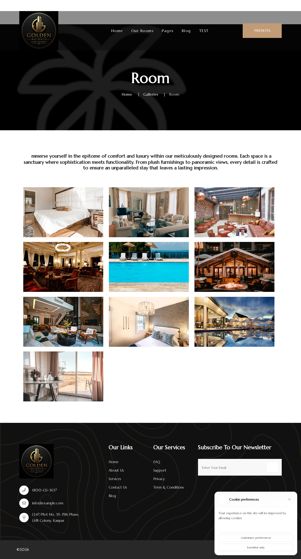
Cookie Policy (252, 518)
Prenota (262, 30)
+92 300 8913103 (130, 5)
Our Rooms (142, 30)
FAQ (156, 462)
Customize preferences (256, 537)
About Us (116, 470)
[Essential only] (289, 499)
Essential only (256, 547)
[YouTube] (279, 5)
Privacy (159, 479)
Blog (186, 30)
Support (159, 470)
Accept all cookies (256, 528)
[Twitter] (270, 5)
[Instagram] (261, 5)
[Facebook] (253, 5)
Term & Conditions (168, 487)
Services (115, 479)
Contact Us (118, 487)
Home (117, 30)
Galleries (150, 94)
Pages (168, 30)
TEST (204, 30)
